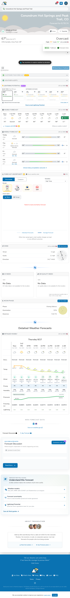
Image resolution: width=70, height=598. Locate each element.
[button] (35, 75)
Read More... (9, 465)
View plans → (64, 102)
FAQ (56, 575)
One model (8, 179)
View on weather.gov (34, 428)
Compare (20, 179)
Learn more (47, 595)
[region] (35, 58)
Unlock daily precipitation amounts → (35, 168)
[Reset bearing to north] (67, 52)
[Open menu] (66, 3)
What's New (27, 575)
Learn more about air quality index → (58, 294)
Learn (50, 575)
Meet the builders (26, 545)
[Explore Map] (61, 3)
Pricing (36, 575)
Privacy (38, 579)
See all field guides (11, 511)
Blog (43, 575)
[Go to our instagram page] (35, 583)
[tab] (10, 433)
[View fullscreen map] (3, 68)
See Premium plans (43, 545)
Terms (32, 579)
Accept (55, 595)
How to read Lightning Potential (35, 105)
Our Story (16, 575)
